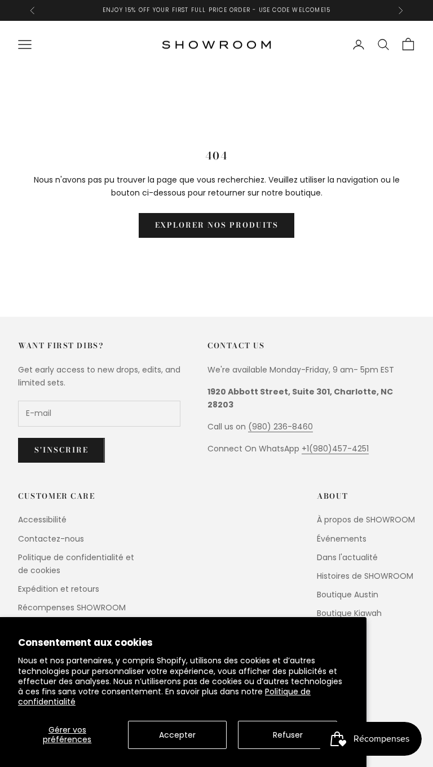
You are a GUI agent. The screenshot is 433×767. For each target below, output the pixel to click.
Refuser (288, 735)
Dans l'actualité (347, 557)
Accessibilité (42, 519)
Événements (341, 538)
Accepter (177, 735)
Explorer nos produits (217, 224)
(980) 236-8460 (280, 426)
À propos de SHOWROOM (366, 519)
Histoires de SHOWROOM (365, 576)
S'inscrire (61, 449)
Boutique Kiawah (349, 613)
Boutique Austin (347, 594)
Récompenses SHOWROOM (72, 607)
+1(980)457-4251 (335, 448)
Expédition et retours (58, 589)
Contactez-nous (51, 538)
